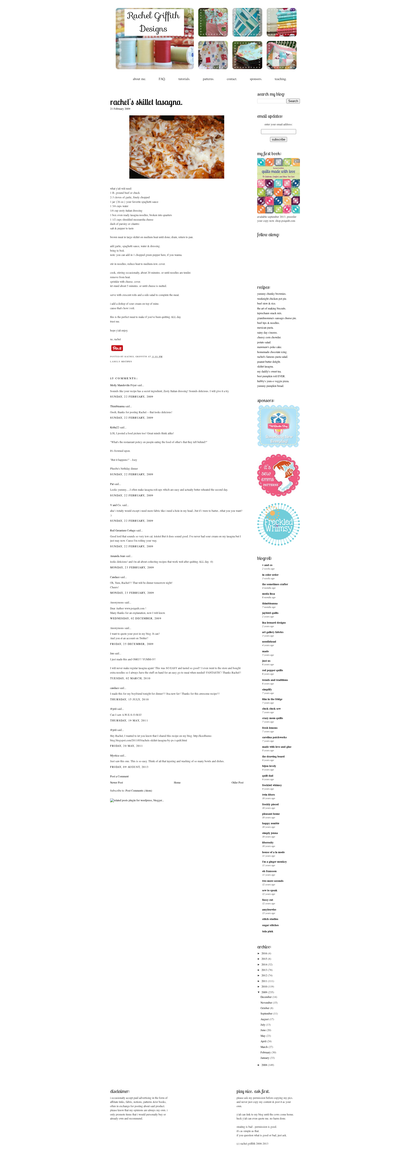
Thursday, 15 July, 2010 (129, 699)
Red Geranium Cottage (122, 530)
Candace (115, 577)
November (267, 1002)
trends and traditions (275, 680)
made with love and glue (276, 747)
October (265, 1008)
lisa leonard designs (274, 623)
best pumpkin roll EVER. (271, 376)
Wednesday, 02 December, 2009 (135, 618)
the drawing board (273, 756)
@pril (113, 709)
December (266, 997)
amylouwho (269, 909)
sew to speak (269, 890)
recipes (126, 361)
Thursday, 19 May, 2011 (129, 720)
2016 (264, 953)
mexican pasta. (265, 327)
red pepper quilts (272, 670)
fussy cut (267, 900)
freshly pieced (270, 804)
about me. (139, 79)
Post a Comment (119, 776)
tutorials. (184, 79)
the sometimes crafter (275, 584)
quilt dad (267, 776)
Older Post (237, 782)
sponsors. (256, 79)
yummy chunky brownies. (271, 293)
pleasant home (271, 814)
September (267, 1013)
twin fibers (268, 795)
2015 (264, 958)
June (263, 1030)
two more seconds (273, 881)
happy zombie (270, 823)
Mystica (114, 755)
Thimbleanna (117, 406)
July (263, 1024)
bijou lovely (269, 766)
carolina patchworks (274, 737)
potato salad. (264, 342)
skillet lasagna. (265, 366)
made (265, 651)
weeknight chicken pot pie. (272, 298)
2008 (264, 1065)
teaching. (281, 79)
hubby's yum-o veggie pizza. (273, 381)
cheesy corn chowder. (269, 337)
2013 (264, 970)
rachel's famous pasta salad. (272, 356)
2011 (264, 981)
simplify (267, 689)
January (265, 1058)
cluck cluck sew (271, 709)
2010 (264, 986)
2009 (264, 992)
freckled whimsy (272, 785)
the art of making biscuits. (271, 308)
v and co (267, 565)
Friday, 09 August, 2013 (129, 767)
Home (177, 782)
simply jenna (270, 833)
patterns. (208, 79)
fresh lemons (270, 728)
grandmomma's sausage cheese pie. (277, 318)
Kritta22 (114, 427)
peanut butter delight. (269, 361)
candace (114, 688)
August (265, 1019)
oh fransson (269, 871)
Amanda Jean (117, 556)
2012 (264, 975)
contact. (232, 79)
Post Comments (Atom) (139, 790)
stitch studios (270, 919)
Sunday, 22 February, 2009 (131, 396)
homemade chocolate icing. (272, 352)
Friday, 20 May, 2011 (126, 745)
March (264, 1047)
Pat (112, 484)
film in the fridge (272, 699)
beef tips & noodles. (268, 323)
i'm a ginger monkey (274, 862)
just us (266, 661)
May (263, 1035)
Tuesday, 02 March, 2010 (130, 678)
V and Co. (115, 505)
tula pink (267, 931)
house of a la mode (273, 852)
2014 (264, 964)
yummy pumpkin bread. (270, 386)
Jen (112, 653)
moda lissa (268, 594)
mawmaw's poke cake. (269, 347)
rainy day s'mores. (267, 332)
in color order (270, 575)
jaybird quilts (270, 613)
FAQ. (162, 79)
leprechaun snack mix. (269, 313)
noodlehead (269, 641)
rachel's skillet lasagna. (146, 102)
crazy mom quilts (272, 718)
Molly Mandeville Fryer (123, 385)
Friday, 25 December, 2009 (132, 644)
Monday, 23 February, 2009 (132, 567)
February (266, 1052)
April (264, 1041)
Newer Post (116, 782)
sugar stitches (270, 925)
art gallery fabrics (273, 632)
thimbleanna (270, 603)
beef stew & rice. (266, 303)
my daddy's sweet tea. (269, 371)
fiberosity (268, 842)
